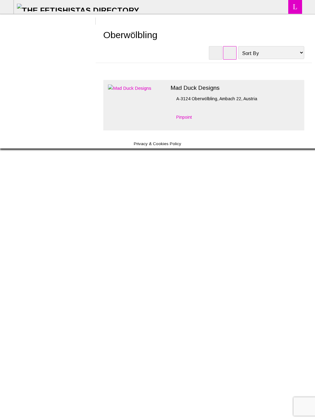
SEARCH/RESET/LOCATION (308, 7)
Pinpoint (184, 117)
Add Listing (295, 7)
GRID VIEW (215, 53)
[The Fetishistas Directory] (78, 6)
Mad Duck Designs (195, 88)
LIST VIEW (230, 53)
